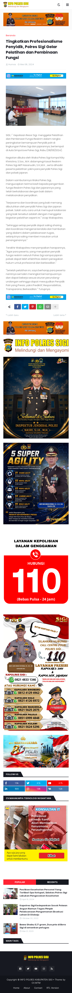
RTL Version (53, 987)
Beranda (10, 35)
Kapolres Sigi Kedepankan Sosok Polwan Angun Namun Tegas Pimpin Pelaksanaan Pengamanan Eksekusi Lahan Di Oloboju (43, 910)
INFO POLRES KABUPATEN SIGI (36, 979)
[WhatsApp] (40, 306)
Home (16, 987)
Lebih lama (58, 315)
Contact (38, 987)
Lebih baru (13, 315)
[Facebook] (17, 306)
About (27, 987)
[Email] (47, 306)
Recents (52, 882)
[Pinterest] (32, 306)
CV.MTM (36, 982)
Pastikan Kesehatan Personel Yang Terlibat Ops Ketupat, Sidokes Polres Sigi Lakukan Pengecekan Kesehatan (43, 892)
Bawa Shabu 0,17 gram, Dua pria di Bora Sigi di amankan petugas (43, 926)
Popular (20, 882)
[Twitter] (25, 306)
